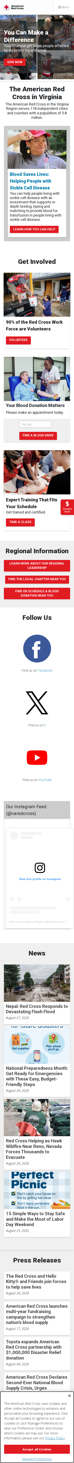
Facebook (45, 670)
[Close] (69, 1395)
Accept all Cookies (37, 1449)
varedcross (56, 921)
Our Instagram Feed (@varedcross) (26, 810)
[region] (37, 1427)
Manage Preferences (37, 1459)
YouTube (45, 780)
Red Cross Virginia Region (27, 921)
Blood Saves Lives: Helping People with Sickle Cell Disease (30, 181)
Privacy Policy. (55, 1438)
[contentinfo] (37, 410)
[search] (37, 430)
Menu (65, 7)
